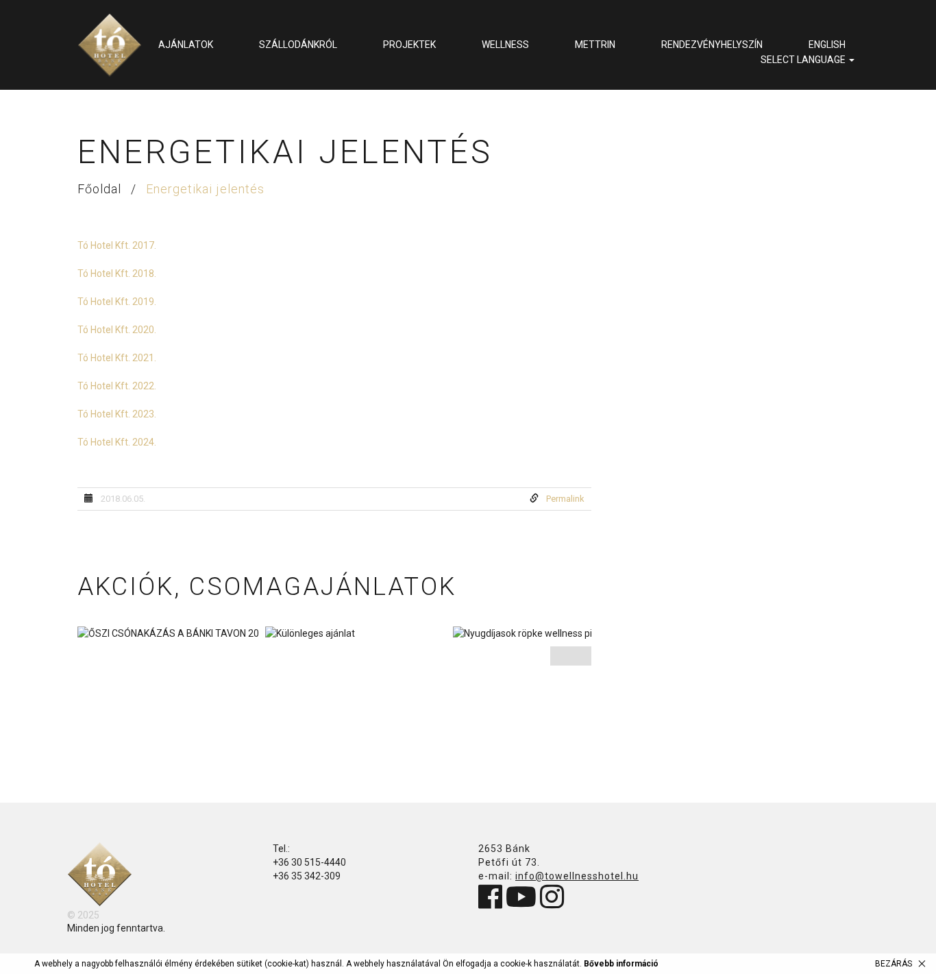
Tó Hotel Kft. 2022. (116, 385)
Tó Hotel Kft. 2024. (116, 442)
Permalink (565, 499)
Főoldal (101, 189)
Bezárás (893, 964)
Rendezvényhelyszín (712, 44)
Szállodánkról (298, 44)
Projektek (409, 44)
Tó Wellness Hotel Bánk (109, 45)
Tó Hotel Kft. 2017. (116, 245)
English (827, 44)
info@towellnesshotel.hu (577, 875)
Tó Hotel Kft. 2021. (116, 357)
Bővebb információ (621, 964)
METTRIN (595, 44)
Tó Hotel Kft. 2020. (116, 329)
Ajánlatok (185, 44)
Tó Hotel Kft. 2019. (116, 301)
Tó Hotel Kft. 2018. (116, 273)
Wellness (505, 44)
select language (804, 59)
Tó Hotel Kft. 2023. (116, 414)
